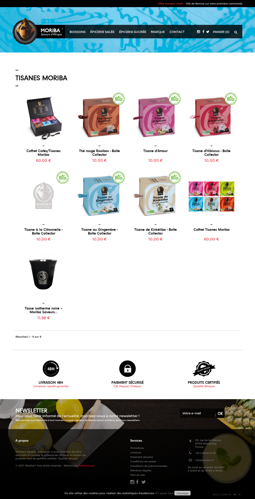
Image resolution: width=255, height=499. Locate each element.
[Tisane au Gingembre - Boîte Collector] (99, 196)
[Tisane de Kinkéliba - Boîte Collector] (155, 196)
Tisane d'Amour (155, 151)
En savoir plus (165, 493)
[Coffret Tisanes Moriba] (211, 196)
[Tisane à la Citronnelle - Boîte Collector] (43, 196)
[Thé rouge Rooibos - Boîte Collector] (99, 117)
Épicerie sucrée (132, 31)
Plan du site (137, 474)
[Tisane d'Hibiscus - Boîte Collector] (211, 117)
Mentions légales (140, 470)
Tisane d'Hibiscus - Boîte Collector (211, 152)
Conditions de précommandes (148, 465)
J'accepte (182, 493)
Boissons (77, 31)
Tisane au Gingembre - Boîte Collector (99, 231)
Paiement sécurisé (141, 456)
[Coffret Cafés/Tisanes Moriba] (43, 117)
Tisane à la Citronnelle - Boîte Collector (43, 231)
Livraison (135, 452)
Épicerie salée (102, 31)
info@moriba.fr (204, 460)
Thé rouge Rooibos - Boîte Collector (99, 152)
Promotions (137, 447)
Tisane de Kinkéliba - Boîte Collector (155, 231)
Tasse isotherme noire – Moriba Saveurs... (43, 310)
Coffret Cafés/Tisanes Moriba (43, 152)
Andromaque (86, 465)
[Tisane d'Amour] (155, 117)
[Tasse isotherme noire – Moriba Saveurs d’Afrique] (43, 275)
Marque (158, 31)
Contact (177, 31)
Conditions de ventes (143, 461)
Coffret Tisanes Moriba (212, 229)
